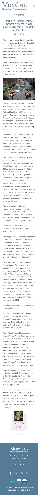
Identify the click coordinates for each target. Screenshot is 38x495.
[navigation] (34, 6)
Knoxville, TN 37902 (19, 458)
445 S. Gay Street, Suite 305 (19, 456)
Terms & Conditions (24, 490)
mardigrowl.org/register (12, 163)
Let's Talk (19, 461)
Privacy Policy (12, 490)
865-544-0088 (19, 464)
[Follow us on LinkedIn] (16, 473)
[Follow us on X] (27, 473)
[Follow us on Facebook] (10, 473)
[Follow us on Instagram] (22, 473)
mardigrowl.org (12, 308)
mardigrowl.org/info (22, 143)
